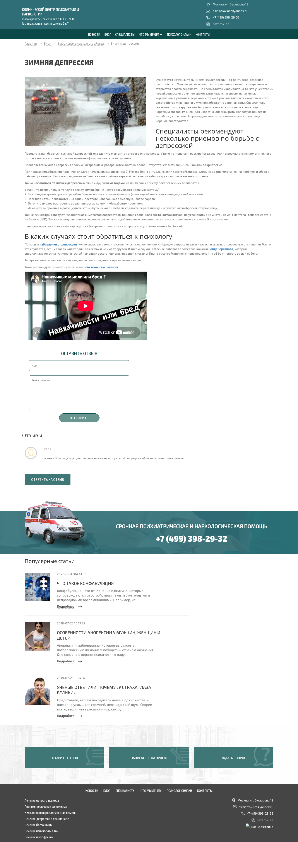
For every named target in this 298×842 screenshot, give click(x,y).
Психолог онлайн (179, 34)
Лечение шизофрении (39, 837)
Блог (107, 34)
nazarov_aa (221, 24)
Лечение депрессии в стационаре (47, 818)
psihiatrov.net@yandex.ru (230, 11)
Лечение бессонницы (38, 825)
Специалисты (125, 34)
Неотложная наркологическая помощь (51, 812)
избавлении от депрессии (58, 244)
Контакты (203, 34)
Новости (94, 34)
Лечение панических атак (41, 831)
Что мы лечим (149, 34)
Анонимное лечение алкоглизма (46, 806)
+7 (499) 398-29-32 (226, 17)
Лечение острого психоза (42, 800)
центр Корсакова (221, 249)
